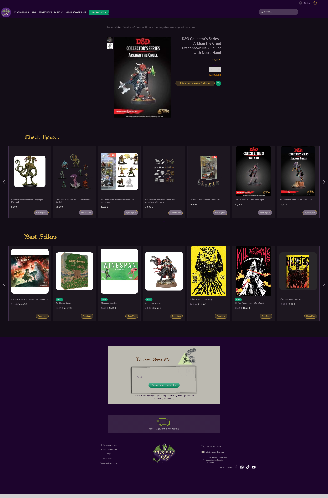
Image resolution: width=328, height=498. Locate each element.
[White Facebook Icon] (236, 467)
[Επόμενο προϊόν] (324, 182)
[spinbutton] (215, 69)
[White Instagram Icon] (242, 467)
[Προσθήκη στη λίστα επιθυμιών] (218, 83)
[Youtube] (254, 467)
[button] (315, 3)
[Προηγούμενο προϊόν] (4, 182)
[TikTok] (248, 467)
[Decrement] (211, 69)
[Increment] (219, 69)
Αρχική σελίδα (113, 27)
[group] (164, 182)
